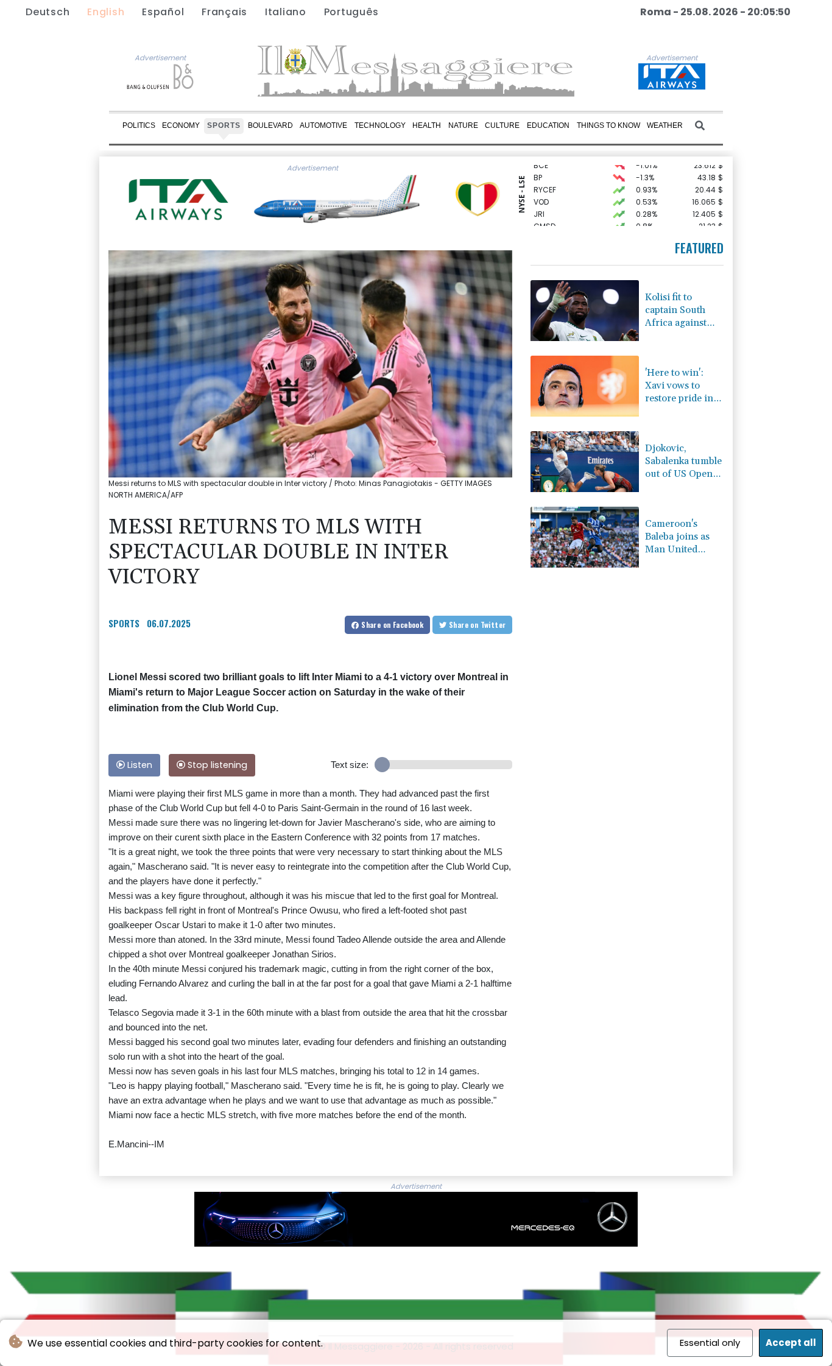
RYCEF (545, 180)
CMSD (544, 216)
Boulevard (270, 125)
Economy (181, 125)
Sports (224, 125)
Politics (138, 125)
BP (538, 168)
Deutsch (47, 12)
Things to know (608, 125)
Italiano (285, 12)
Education (548, 125)
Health (426, 125)
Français (224, 12)
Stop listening (216, 765)
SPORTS (123, 623)
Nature (463, 125)
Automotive (323, 125)
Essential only (710, 1342)
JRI (539, 204)
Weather (665, 125)
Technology (380, 125)
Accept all (791, 1342)
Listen (138, 765)
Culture (502, 125)
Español (163, 12)
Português (351, 12)
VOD (541, 192)
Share (391, 624)
